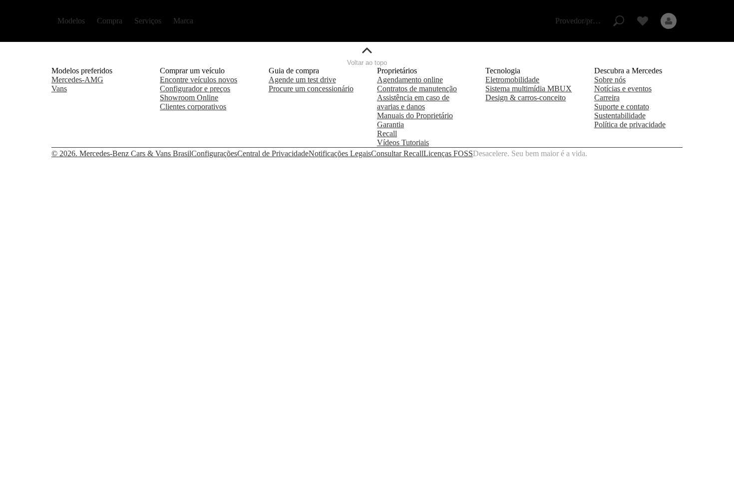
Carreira (607, 97)
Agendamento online (410, 79)
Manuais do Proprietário (415, 115)
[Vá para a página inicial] (367, 20)
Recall (387, 133)
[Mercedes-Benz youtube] (665, 154)
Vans (59, 88)
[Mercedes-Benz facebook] (641, 154)
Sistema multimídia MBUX (528, 88)
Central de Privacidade (273, 153)
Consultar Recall (397, 153)
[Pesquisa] (619, 21)
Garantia (390, 124)
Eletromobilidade (512, 79)
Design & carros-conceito (525, 97)
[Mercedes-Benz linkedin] (677, 154)
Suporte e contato (621, 106)
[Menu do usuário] (669, 21)
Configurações (214, 153)
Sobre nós (610, 79)
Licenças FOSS (448, 153)
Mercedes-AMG (77, 79)
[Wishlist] (643, 21)
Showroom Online (189, 97)
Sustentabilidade (620, 115)
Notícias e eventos (623, 88)
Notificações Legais (340, 153)
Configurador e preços (195, 88)
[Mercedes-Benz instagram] (653, 154)
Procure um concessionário (311, 88)
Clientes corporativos (193, 106)
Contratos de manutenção (417, 88)
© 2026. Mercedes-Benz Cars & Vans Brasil (121, 153)
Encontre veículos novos (198, 79)
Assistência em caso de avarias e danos (413, 102)
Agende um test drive (302, 79)
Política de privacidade (630, 124)
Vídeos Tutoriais (403, 142)
